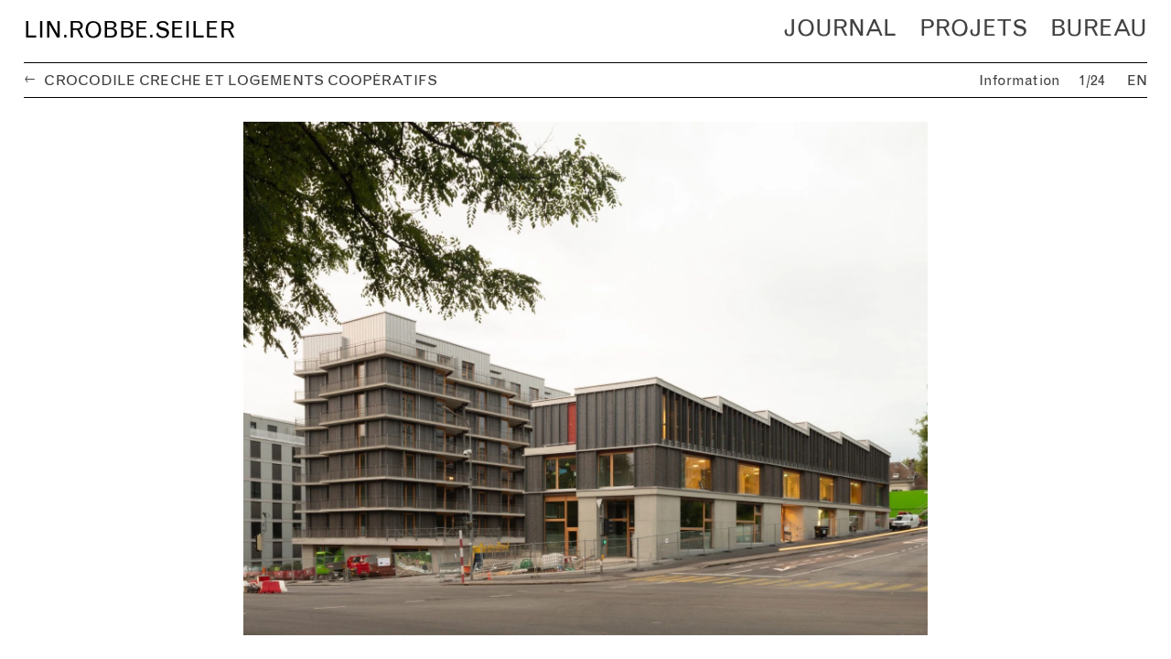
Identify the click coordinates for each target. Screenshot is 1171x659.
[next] (866, 378)
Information (1019, 80)
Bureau (1098, 28)
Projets (973, 28)
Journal (840, 28)
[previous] (305, 378)
